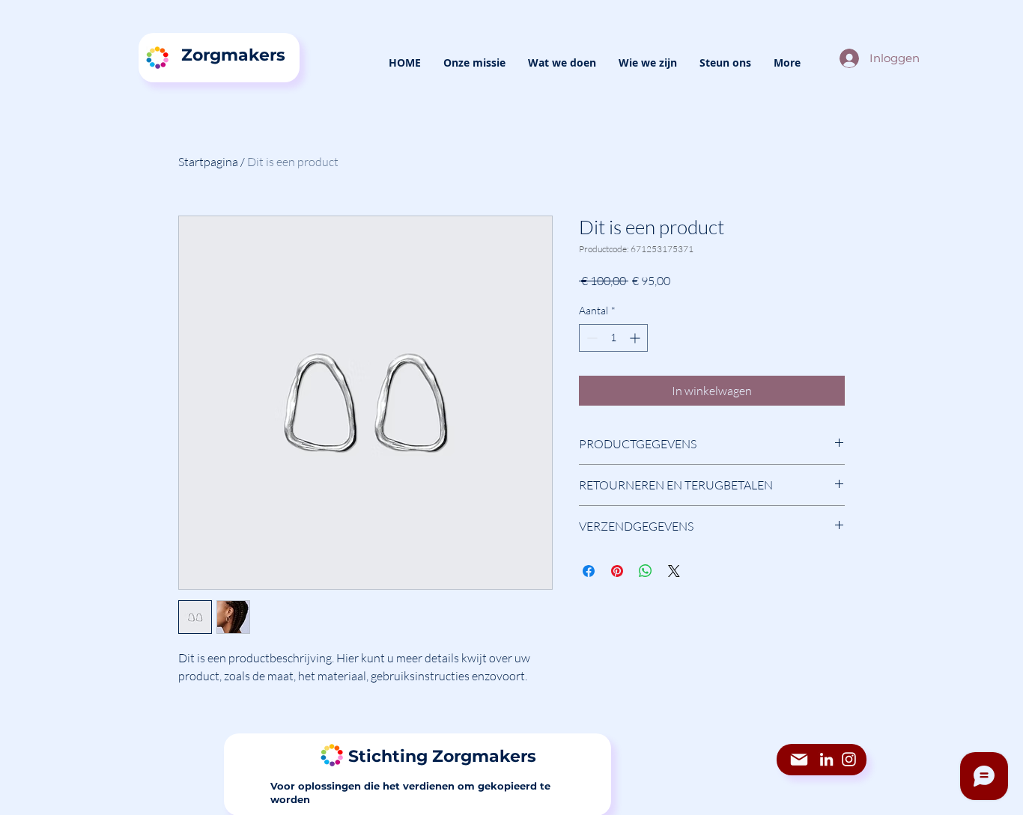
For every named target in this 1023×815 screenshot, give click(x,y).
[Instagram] (849, 759)
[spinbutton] (613, 338)
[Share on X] (674, 571)
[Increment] (636, 338)
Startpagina (208, 161)
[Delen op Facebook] (589, 571)
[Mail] (799, 759)
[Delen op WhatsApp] (646, 571)
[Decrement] (590, 338)
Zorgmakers (233, 55)
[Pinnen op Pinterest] (617, 571)
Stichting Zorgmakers (442, 756)
